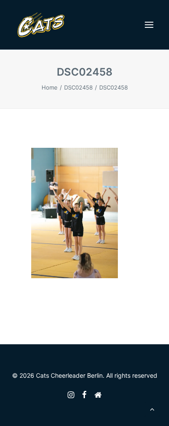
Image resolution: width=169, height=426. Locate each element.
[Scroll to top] (152, 408)
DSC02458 (78, 87)
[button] (149, 25)
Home (50, 87)
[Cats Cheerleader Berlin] (41, 25)
